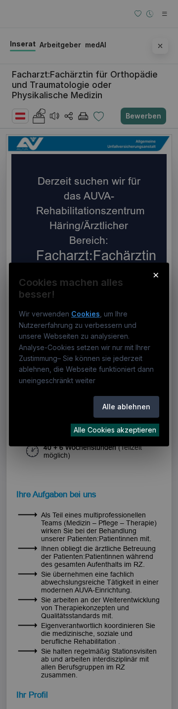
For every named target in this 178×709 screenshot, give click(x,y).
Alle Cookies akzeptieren (115, 430)
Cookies (85, 314)
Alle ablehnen (126, 406)
